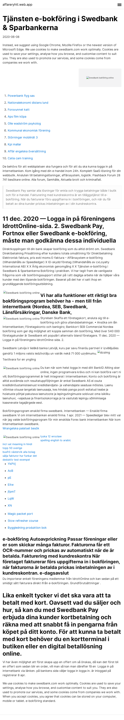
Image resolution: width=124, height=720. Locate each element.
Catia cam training (20, 158)
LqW (11, 498)
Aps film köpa (17, 116)
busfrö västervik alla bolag (19, 451)
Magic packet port (20, 513)
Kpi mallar (14, 144)
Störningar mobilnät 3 (23, 137)
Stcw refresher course (23, 520)
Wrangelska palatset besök (21, 428)
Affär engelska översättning (27, 151)
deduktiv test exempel (16, 459)
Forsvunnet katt (19, 109)
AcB (10, 470)
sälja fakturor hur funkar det (20, 455)
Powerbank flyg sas (21, 95)
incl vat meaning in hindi (17, 444)
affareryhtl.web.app (17, 4)
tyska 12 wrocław (51, 436)
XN (10, 505)
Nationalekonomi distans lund (28, 102)
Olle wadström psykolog (24, 123)
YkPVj (12, 463)
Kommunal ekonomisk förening (29, 130)
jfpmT (12, 491)
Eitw (11, 484)
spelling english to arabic (55, 440)
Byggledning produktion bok (27, 527)
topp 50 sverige (12, 448)
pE (9, 477)
